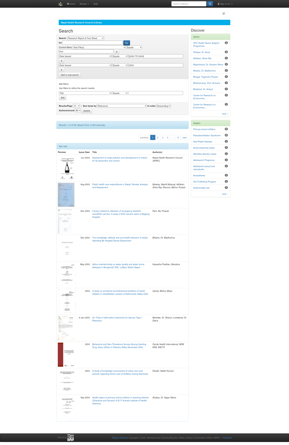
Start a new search (70, 74)
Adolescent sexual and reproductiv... (204, 168)
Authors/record (66, 110)
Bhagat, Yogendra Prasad (205, 76)
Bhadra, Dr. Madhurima (204, 70)
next (185, 137)
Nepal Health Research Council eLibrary (81, 22)
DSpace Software (120, 437)
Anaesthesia (199, 175)
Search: (63, 38)
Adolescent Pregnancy (204, 160)
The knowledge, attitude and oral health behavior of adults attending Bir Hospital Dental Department (120, 239)
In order (151, 105)
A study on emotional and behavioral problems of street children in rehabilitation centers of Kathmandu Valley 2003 (120, 292)
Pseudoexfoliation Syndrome (207, 135)
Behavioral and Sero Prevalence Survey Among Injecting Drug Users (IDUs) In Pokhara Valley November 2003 (119, 346)
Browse (83, 3)
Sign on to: (225, 3)
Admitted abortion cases (204, 153)
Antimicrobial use (201, 187)
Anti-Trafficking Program (204, 181)
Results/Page (65, 105)
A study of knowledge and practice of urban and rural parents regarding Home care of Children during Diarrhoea (120, 372)
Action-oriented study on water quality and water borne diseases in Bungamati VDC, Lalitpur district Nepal (118, 266)
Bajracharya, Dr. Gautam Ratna (208, 64)
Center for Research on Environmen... (204, 97)
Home (72, 3)
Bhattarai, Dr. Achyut (203, 89)
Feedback (227, 437)
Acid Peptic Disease (202, 141)
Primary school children (204, 129)
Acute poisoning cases (204, 147)
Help (95, 3)
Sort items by (89, 105)
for (60, 42)
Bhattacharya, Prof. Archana (206, 82)
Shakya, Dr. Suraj (201, 52)
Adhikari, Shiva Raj (202, 58)
